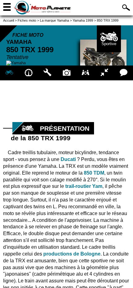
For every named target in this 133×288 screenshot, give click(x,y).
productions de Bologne (72, 253)
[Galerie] (66, 73)
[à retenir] (28, 73)
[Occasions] (85, 73)
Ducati (68, 159)
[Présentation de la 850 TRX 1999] (9, 73)
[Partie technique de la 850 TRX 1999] (47, 73)
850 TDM (94, 173)
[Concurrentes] (104, 73)
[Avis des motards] (123, 73)
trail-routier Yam (83, 186)
